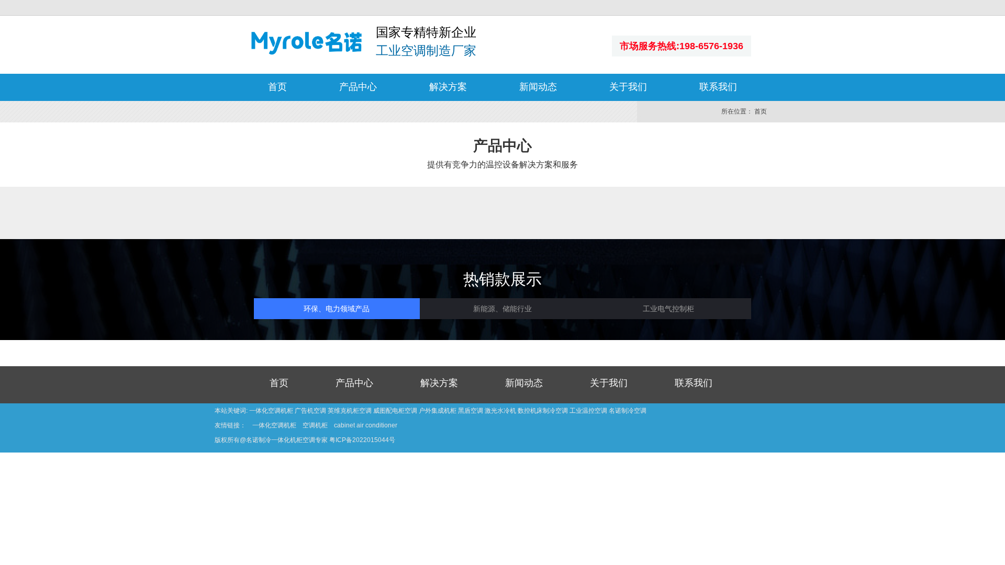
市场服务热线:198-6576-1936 (681, 46)
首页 (277, 87)
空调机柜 (315, 425)
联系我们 (718, 87)
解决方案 (448, 87)
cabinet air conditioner (365, 425)
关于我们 (628, 87)
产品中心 (358, 87)
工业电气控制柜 (668, 308)
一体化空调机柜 (274, 425)
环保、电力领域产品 (337, 308)
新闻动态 (538, 87)
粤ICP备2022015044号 (362, 440)
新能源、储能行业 (502, 308)
